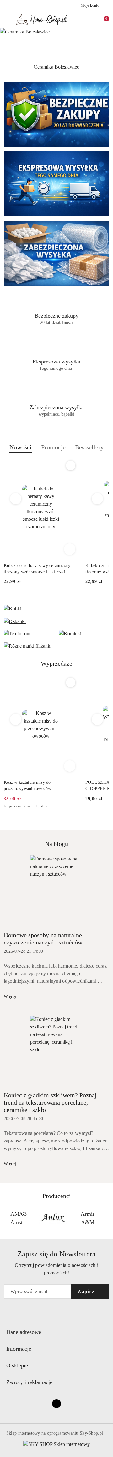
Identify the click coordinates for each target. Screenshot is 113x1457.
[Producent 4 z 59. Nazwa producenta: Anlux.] (18, 1218)
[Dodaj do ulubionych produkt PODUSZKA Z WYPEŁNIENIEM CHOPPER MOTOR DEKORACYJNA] (70, 682)
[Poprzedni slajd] (4, 67)
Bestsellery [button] (89, 447)
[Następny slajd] (109, 67)
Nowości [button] (20, 447)
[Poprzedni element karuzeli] (6, 1218)
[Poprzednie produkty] (16, 499)
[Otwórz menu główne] (7, 19)
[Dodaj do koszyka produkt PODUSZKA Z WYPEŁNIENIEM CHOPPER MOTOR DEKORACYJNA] (69, 766)
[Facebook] (56, 1403)
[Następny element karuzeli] (106, 1218)
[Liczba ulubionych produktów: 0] (92, 20)
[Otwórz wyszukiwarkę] (81, 20)
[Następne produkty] (97, 499)
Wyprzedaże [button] (56, 663)
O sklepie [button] (17, 1365)
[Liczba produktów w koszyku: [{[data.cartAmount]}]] (102, 20)
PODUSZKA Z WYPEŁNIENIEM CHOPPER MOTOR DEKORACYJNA (40, 785)
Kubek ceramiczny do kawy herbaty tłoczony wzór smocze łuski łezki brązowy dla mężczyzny (37, 569)
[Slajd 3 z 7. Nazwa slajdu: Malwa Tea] (56, 44)
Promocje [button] (53, 447)
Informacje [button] (18, 1349)
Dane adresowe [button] (23, 1332)
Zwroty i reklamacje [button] (29, 1382)
